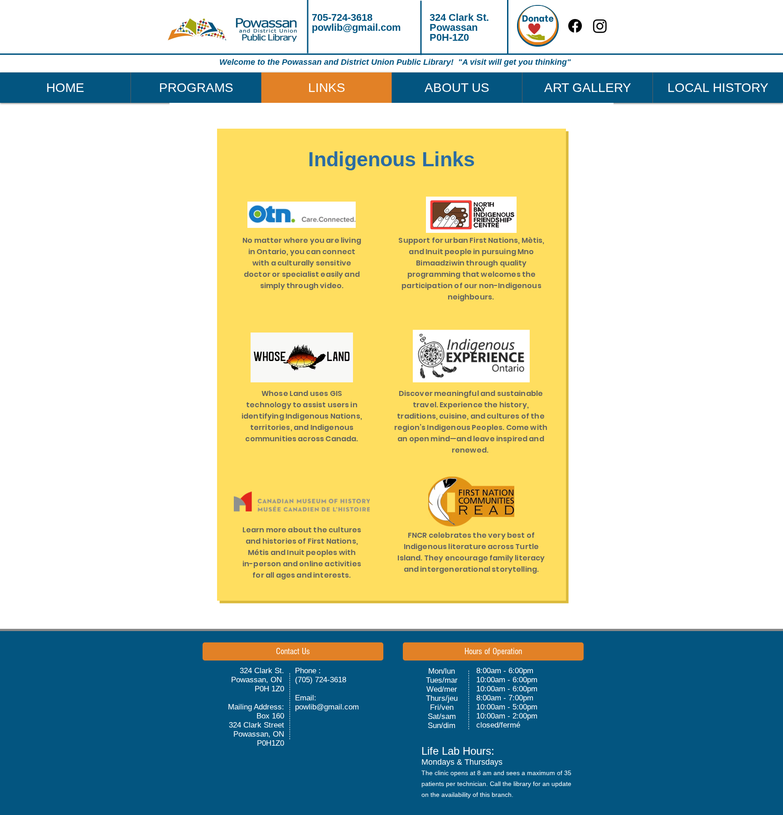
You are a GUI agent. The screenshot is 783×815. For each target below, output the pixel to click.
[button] (195, 87)
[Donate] (538, 26)
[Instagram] (600, 26)
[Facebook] (575, 26)
